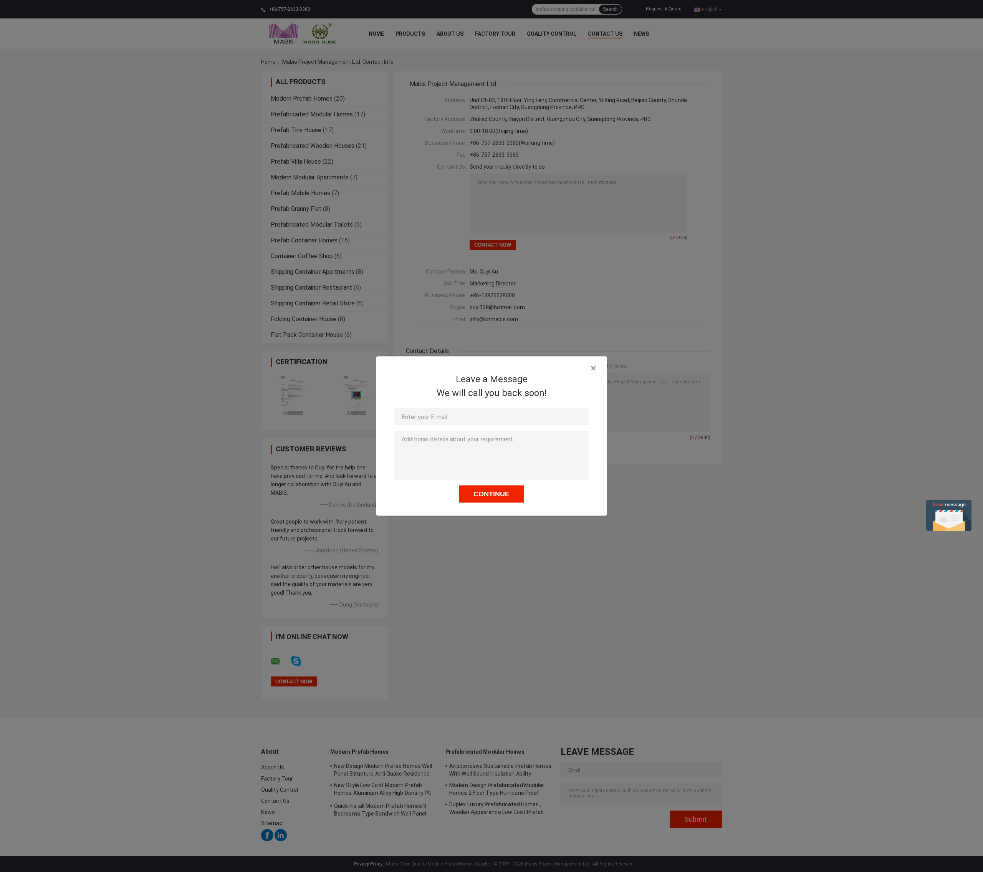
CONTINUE (491, 494)
